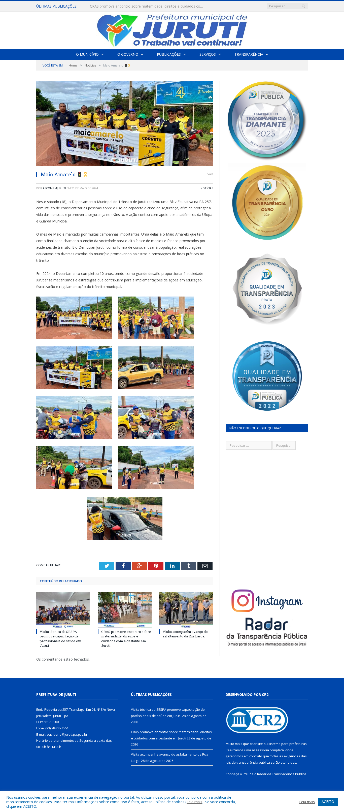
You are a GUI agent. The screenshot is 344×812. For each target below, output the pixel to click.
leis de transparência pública (248, 762)
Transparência (248, 54)
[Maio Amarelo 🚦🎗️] (124, 124)
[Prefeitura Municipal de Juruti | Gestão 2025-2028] (172, 29)
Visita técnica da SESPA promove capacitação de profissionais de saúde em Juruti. (60, 638)
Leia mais (194, 801)
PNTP (247, 774)
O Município (87, 54)
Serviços (207, 54)
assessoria (260, 750)
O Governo (127, 54)
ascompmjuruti (54, 188)
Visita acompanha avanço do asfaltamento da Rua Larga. (185, 633)
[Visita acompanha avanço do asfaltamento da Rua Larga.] (186, 610)
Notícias (206, 188)
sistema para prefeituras (287, 743)
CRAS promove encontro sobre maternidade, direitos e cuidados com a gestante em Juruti (148, 6)
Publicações (169, 54)
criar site (256, 743)
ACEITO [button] (328, 801)
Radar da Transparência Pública (281, 774)
